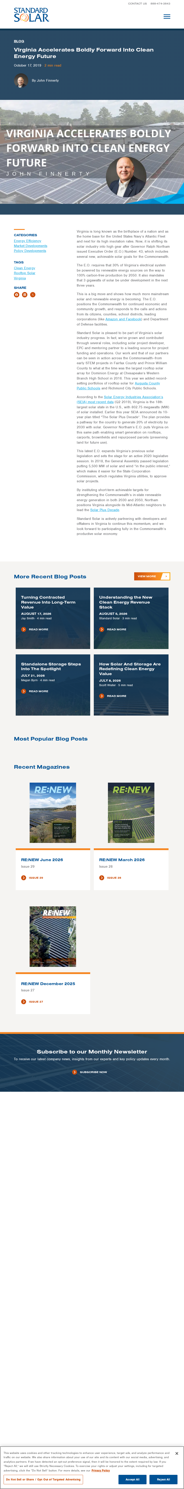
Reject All (163, 1479)
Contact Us (137, 3)
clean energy (24, 268)
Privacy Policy (101, 1470)
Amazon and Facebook (123, 319)
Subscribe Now (93, 1072)
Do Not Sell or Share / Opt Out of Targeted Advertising (43, 1479)
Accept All (132, 1479)
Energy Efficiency (27, 241)
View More (147, 576)
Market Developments (30, 246)
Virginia (20, 278)
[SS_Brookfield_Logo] (32, 16)
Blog (19, 41)
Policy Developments (30, 251)
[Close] (177, 1453)
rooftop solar (24, 273)
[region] (92, 1467)
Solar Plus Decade (104, 510)
